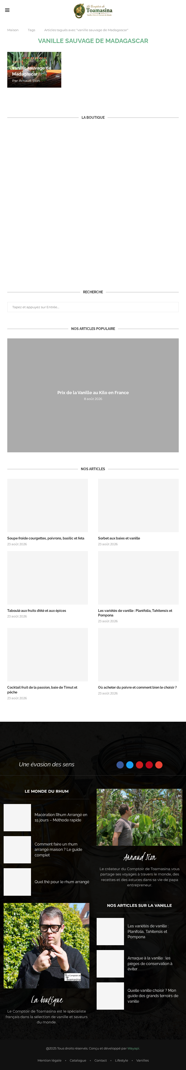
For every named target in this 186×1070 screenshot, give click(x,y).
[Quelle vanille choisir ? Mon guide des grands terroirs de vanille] (110, 996)
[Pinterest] (149, 765)
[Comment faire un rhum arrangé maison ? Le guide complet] (17, 849)
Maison (13, 30)
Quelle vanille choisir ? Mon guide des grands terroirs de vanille (153, 996)
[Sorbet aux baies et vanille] (138, 505)
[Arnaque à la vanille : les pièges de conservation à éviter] (110, 963)
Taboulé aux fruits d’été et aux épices (36, 611)
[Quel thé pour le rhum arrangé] (17, 881)
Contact (100, 1060)
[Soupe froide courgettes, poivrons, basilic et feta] (47, 505)
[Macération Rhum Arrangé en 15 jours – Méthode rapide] (17, 817)
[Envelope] (159, 765)
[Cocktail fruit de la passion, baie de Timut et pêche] (47, 655)
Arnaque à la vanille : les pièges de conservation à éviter (150, 963)
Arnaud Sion (29, 80)
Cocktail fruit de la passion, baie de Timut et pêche (42, 689)
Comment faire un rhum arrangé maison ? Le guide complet (58, 849)
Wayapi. (133, 1048)
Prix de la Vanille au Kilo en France (93, 392)
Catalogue (78, 1060)
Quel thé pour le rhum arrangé (62, 882)
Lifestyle (121, 1060)
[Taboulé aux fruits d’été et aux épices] (47, 578)
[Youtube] (139, 765)
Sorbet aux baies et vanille (119, 538)
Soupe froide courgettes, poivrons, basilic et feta (45, 538)
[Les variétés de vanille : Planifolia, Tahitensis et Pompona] (138, 578)
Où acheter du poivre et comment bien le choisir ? (137, 687)
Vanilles (142, 1060)
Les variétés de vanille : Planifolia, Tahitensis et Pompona (135, 613)
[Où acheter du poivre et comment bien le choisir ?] (138, 655)
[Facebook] (120, 765)
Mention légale (50, 1060)
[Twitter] (129, 765)
